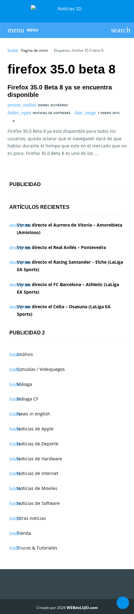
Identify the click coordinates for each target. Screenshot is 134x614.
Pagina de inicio (34, 50)
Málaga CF (27, 399)
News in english (33, 414)
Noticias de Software (51, 113)
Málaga (24, 384)
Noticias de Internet (37, 473)
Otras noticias (31, 518)
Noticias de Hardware (39, 459)
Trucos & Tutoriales (37, 548)
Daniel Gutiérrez (53, 105)
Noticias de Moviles (37, 488)
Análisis (25, 354)
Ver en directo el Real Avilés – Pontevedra (61, 247)
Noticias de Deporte (37, 444)
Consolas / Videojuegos (41, 369)
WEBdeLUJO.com (82, 607)
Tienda (24, 533)
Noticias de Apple (35, 429)
